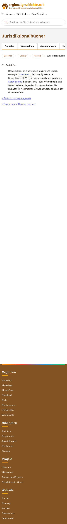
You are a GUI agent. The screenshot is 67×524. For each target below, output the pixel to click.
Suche (5, 498)
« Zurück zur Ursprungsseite (16, 98)
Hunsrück (7, 380)
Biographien (8, 436)
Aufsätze (6, 431)
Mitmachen (7, 472)
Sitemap (6, 503)
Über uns (6, 467)
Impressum (8, 518)
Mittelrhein (7, 385)
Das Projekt (38, 14)
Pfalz (4, 400)
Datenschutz (8, 513)
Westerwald (8, 415)
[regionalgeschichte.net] (23, 6)
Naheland (7, 395)
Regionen (7, 14)
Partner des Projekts (12, 477)
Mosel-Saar (8, 390)
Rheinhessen (8, 405)
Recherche (7, 446)
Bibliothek (22, 14)
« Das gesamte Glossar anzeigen (19, 104)
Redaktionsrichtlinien (12, 482)
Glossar (6, 451)
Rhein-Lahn (8, 410)
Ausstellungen (9, 441)
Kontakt (6, 508)
